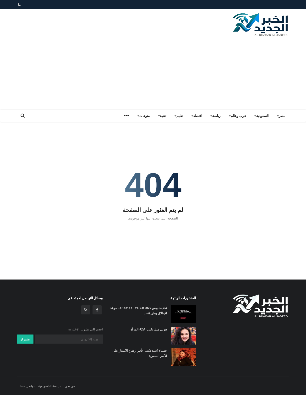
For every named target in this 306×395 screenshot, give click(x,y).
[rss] (85, 309)
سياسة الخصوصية (49, 386)
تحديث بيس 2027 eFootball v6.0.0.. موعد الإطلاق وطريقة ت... (138, 310)
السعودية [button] (262, 115)
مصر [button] (282, 115)
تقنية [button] (163, 115)
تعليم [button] (179, 115)
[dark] (19, 4)
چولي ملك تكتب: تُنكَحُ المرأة (149, 329)
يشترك (25, 339)
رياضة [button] (216, 115)
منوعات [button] (144, 115)
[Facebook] (97, 309)
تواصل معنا (27, 386)
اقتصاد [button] (197, 115)
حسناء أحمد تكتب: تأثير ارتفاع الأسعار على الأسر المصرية (140, 353)
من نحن (70, 386)
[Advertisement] (153, 73)
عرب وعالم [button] (238, 115)
